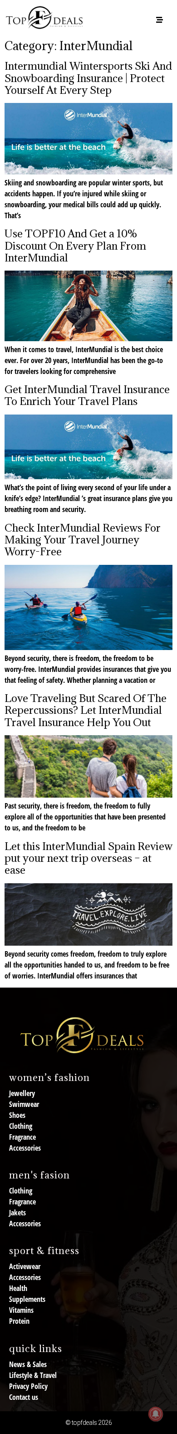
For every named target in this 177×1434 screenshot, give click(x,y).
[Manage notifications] (155, 1414)
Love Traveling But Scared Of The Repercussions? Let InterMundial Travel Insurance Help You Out (86, 710)
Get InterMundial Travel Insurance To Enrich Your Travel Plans (87, 395)
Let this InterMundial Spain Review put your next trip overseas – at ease (88, 858)
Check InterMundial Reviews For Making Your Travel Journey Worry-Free (83, 539)
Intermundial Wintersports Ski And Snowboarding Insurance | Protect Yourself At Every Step (88, 78)
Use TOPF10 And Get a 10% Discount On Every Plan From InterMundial (75, 245)
